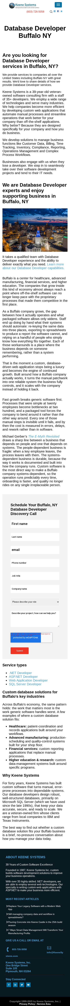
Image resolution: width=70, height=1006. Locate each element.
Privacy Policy (27, 1004)
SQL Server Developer (25, 684)
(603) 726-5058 (35, 11)
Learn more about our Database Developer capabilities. (33, 266)
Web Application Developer (28, 680)
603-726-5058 (19, 949)
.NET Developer (20, 673)
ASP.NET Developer (23, 676)
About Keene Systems (25, 857)
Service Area (44, 1004)
